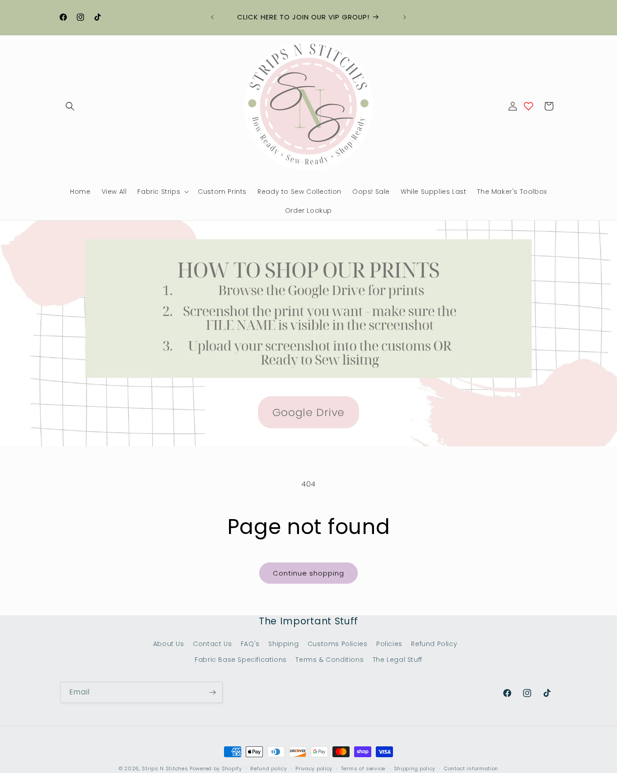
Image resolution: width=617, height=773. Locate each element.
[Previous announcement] (212, 17)
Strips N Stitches (165, 768)
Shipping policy (415, 768)
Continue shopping (308, 573)
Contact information (471, 768)
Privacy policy (313, 768)
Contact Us (212, 643)
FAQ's (250, 643)
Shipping (283, 643)
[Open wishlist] (528, 106)
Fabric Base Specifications (241, 659)
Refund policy (268, 768)
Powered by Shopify (216, 768)
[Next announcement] (405, 17)
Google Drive (308, 412)
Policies (389, 643)
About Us (168, 643)
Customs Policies (338, 643)
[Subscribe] (212, 692)
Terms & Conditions (329, 659)
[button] (70, 106)
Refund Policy (434, 643)
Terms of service (363, 768)
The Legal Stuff (397, 659)
